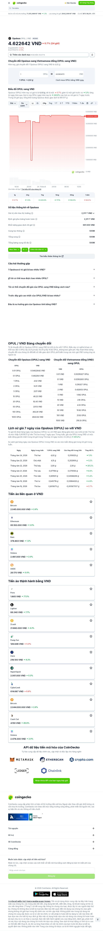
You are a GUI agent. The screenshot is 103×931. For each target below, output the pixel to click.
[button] (51, 256)
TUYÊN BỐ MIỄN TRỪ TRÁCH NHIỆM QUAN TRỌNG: (29, 901)
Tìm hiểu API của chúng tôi (31, 189)
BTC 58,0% (87, 14)
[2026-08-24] (87, 103)
